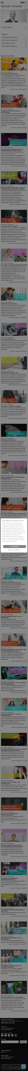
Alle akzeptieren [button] (14, 546)
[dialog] (14, 535)
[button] (14, 550)
